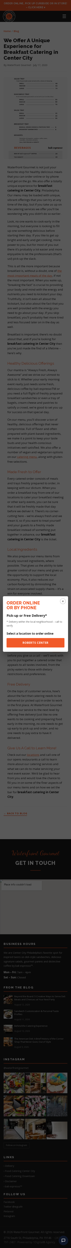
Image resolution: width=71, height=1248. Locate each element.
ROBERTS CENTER (35, 643)
